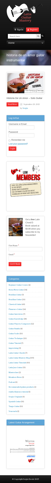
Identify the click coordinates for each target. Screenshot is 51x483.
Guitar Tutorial (15, 343)
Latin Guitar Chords (17, 353)
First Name (14, 245)
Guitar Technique (16, 338)
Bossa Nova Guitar (16, 290)
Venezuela (13, 411)
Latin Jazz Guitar (15, 367)
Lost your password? (18, 144)
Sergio (25, 108)
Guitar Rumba (14, 328)
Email (12, 254)
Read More (12, 104)
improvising (14, 348)
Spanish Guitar (15, 401)
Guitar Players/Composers (20, 324)
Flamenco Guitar (15, 309)
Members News (15, 377)
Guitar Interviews (16, 314)
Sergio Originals (15, 397)
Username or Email (18, 124)
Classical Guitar (15, 304)
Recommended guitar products (21, 387)
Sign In (20, 29)
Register (34, 29)
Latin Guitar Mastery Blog (19, 358)
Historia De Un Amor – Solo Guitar (24, 98)
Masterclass (13, 372)
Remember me (18, 140)
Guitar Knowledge (16, 319)
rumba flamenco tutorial (18, 392)
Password (13, 132)
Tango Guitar (14, 406)
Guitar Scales (14, 333)
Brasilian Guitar (15, 294)
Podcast (12, 382)
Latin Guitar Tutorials (17, 362)
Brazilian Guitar (15, 299)
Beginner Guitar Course (18, 285)
